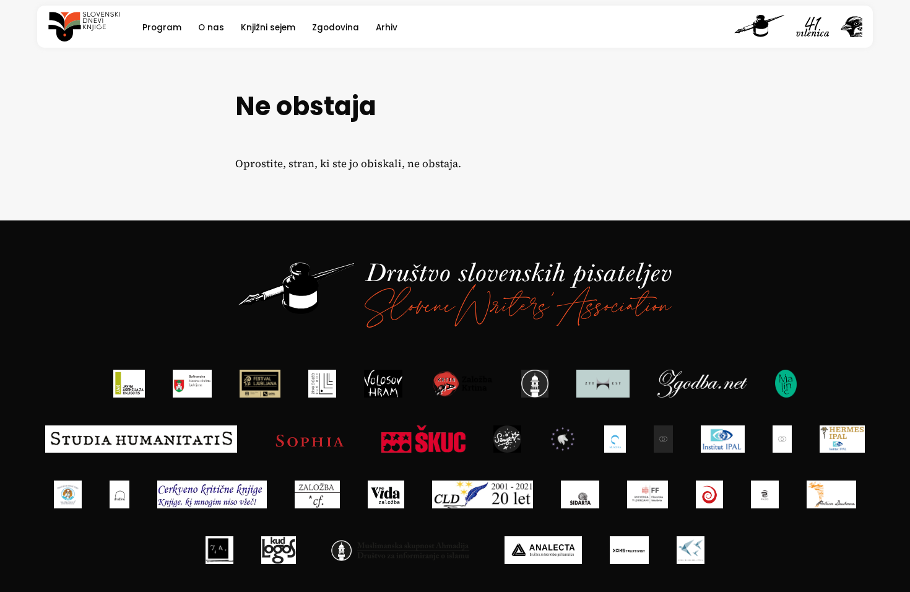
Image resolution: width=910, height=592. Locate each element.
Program (161, 27)
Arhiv (386, 27)
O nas (211, 27)
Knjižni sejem (268, 27)
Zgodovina (335, 27)
